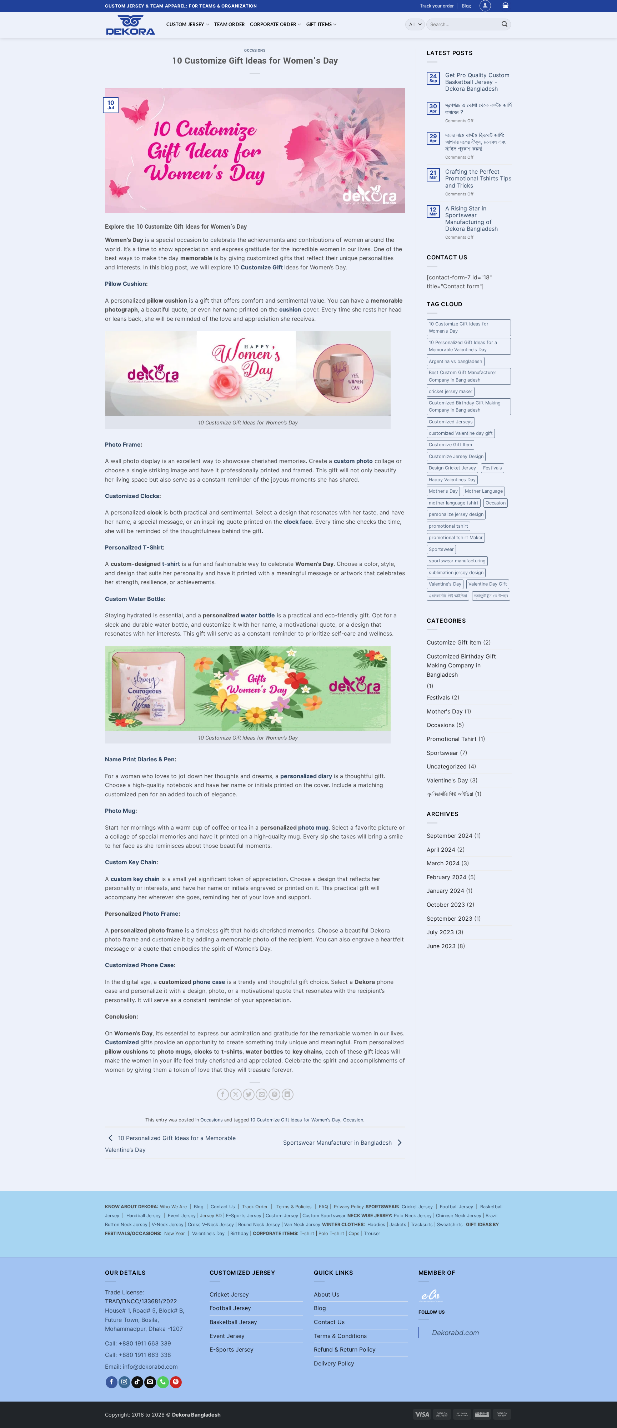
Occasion (353, 1120)
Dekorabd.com (455, 1332)
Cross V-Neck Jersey (211, 1224)
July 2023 (440, 932)
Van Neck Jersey (302, 1224)
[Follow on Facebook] (111, 1382)
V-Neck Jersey (168, 1224)
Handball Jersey (143, 1215)
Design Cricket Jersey (452, 468)
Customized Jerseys (451, 421)
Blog (466, 6)
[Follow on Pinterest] (176, 1382)
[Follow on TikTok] (137, 1382)
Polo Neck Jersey (413, 1215)
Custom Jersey (185, 24)
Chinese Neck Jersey (458, 1215)
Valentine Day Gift (487, 584)
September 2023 (449, 918)
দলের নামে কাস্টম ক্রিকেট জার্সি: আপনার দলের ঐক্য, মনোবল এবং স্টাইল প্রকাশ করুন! (475, 142)
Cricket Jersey (417, 1206)
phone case (209, 981)
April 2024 (441, 849)
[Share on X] (236, 1094)
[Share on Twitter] (249, 1094)
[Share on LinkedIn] (288, 1094)
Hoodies (376, 1224)
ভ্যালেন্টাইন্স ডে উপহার (491, 595)
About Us (326, 1294)
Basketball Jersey (233, 1321)
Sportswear (441, 549)
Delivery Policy (334, 1363)
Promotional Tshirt (452, 738)
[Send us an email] (150, 1382)
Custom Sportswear (324, 1215)
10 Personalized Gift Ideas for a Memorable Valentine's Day (463, 346)
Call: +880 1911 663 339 (138, 1343)
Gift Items (319, 24)
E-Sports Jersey (243, 1215)
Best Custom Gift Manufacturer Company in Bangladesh (462, 376)
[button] (485, 5)
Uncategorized (447, 766)
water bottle (258, 615)
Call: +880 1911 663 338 (138, 1354)
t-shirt (171, 563)
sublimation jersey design (456, 572)
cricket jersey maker (450, 391)
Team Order (229, 24)
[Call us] (163, 1382)
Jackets (398, 1224)
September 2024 (449, 835)
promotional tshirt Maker (456, 537)
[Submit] (504, 24)
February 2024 (446, 877)
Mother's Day (443, 491)
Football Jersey (456, 1206)
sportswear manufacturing (457, 560)
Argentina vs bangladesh (455, 361)
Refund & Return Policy (345, 1349)
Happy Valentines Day (452, 479)
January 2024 (445, 890)
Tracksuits (422, 1224)
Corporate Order (273, 24)
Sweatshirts (450, 1224)
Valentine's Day (445, 584)
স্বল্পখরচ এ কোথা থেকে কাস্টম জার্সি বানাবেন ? (478, 108)
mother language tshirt (453, 503)
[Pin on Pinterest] (274, 1094)
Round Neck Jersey (259, 1224)
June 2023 (441, 946)
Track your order (437, 6)
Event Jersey (182, 1215)
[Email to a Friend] (261, 1094)
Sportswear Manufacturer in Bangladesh (338, 1142)
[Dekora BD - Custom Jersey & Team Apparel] (130, 25)
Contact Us (223, 1206)
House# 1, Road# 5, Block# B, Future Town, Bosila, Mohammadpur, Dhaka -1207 (144, 1319)
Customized (122, 1042)
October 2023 (446, 904)
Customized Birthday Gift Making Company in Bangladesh (465, 406)
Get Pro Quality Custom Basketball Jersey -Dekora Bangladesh (477, 82)
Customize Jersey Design (456, 456)
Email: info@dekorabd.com (141, 1366)
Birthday (239, 1233)
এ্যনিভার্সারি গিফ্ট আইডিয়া (448, 595)
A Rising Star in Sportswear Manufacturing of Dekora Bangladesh (471, 219)
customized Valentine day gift (461, 433)
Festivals (492, 468)
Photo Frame (161, 913)
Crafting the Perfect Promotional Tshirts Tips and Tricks (478, 178)
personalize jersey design (456, 514)
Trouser (372, 1233)
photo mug (313, 827)
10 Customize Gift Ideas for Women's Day (295, 1120)
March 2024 (443, 863)
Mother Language (484, 491)
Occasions (254, 50)
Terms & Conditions (340, 1335)
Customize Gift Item (450, 444)
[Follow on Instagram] (124, 1382)
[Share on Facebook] (223, 1094)
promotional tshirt (448, 526)
